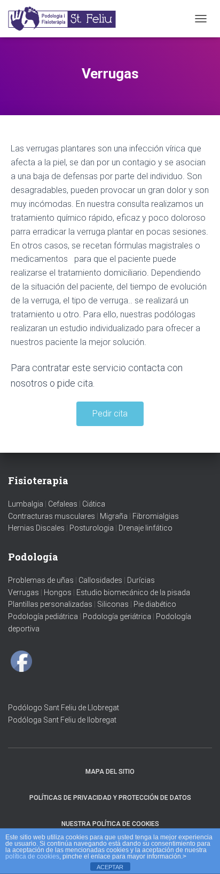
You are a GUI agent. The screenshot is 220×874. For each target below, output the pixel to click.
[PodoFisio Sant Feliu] (66, 18)
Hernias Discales (36, 528)
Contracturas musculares (51, 516)
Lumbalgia (25, 504)
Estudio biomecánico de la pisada (133, 592)
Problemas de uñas (41, 580)
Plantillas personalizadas (50, 604)
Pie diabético (154, 604)
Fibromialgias (155, 516)
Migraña (114, 516)
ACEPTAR (110, 867)
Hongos (58, 592)
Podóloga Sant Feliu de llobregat (62, 720)
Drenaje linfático (145, 528)
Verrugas (23, 592)
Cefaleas (62, 504)
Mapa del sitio (110, 771)
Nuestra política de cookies (110, 824)
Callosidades (100, 580)
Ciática (93, 504)
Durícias (141, 580)
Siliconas (113, 604)
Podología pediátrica (43, 616)
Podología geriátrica (117, 616)
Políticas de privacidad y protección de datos (110, 797)
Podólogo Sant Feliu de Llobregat (63, 707)
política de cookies (32, 856)
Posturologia (91, 528)
